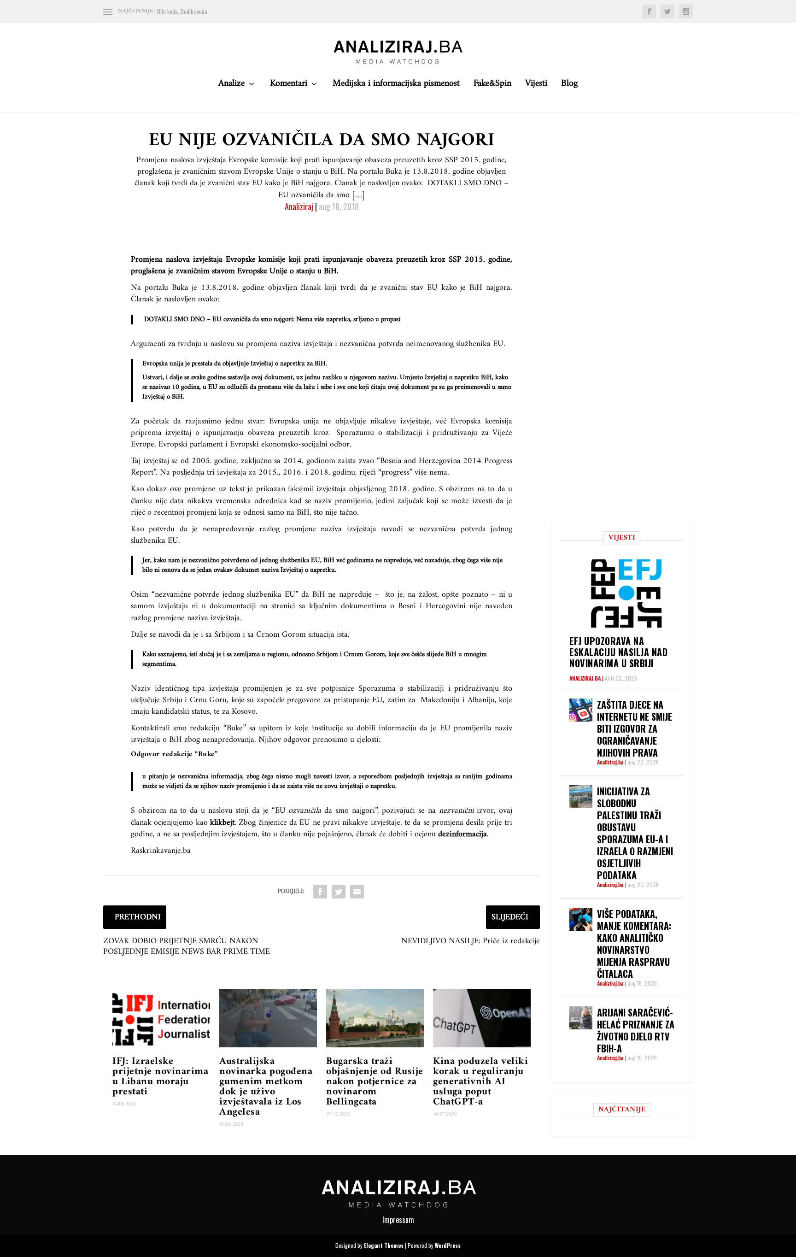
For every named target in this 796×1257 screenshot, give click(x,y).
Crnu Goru (208, 700)
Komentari (288, 86)
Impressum (398, 1219)
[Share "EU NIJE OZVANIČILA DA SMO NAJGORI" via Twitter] (338, 891)
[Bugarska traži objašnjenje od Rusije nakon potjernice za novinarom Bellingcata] (375, 1018)
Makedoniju (440, 700)
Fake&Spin (492, 86)
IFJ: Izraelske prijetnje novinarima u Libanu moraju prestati (160, 1076)
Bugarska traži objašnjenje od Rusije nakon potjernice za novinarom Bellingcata (374, 1081)
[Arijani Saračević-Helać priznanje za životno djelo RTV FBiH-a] (580, 1017)
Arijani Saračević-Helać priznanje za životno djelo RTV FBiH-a (635, 1030)
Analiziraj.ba (585, 678)
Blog (569, 86)
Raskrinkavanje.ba (161, 851)
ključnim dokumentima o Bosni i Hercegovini (387, 606)
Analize (231, 86)
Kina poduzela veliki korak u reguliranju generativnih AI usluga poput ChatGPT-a (480, 1081)
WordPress (448, 1245)
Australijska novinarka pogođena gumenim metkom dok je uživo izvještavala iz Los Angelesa (265, 1086)
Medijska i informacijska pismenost (396, 86)
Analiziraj (299, 206)
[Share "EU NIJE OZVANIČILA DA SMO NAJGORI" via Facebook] (320, 891)
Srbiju (172, 700)
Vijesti (536, 86)
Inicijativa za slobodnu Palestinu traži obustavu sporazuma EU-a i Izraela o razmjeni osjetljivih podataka (635, 833)
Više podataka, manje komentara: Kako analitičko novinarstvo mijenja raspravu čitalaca (634, 944)
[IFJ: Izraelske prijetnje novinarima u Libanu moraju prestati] (161, 1018)
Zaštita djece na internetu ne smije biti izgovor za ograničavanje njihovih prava (634, 728)
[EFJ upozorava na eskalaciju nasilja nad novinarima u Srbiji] (626, 593)
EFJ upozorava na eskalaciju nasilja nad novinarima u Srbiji (618, 652)
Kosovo (244, 712)
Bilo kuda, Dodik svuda (182, 11)
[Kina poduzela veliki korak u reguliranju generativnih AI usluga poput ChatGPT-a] (482, 1018)
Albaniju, (482, 700)
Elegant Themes (384, 1245)
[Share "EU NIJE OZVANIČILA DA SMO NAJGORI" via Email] (357, 891)
